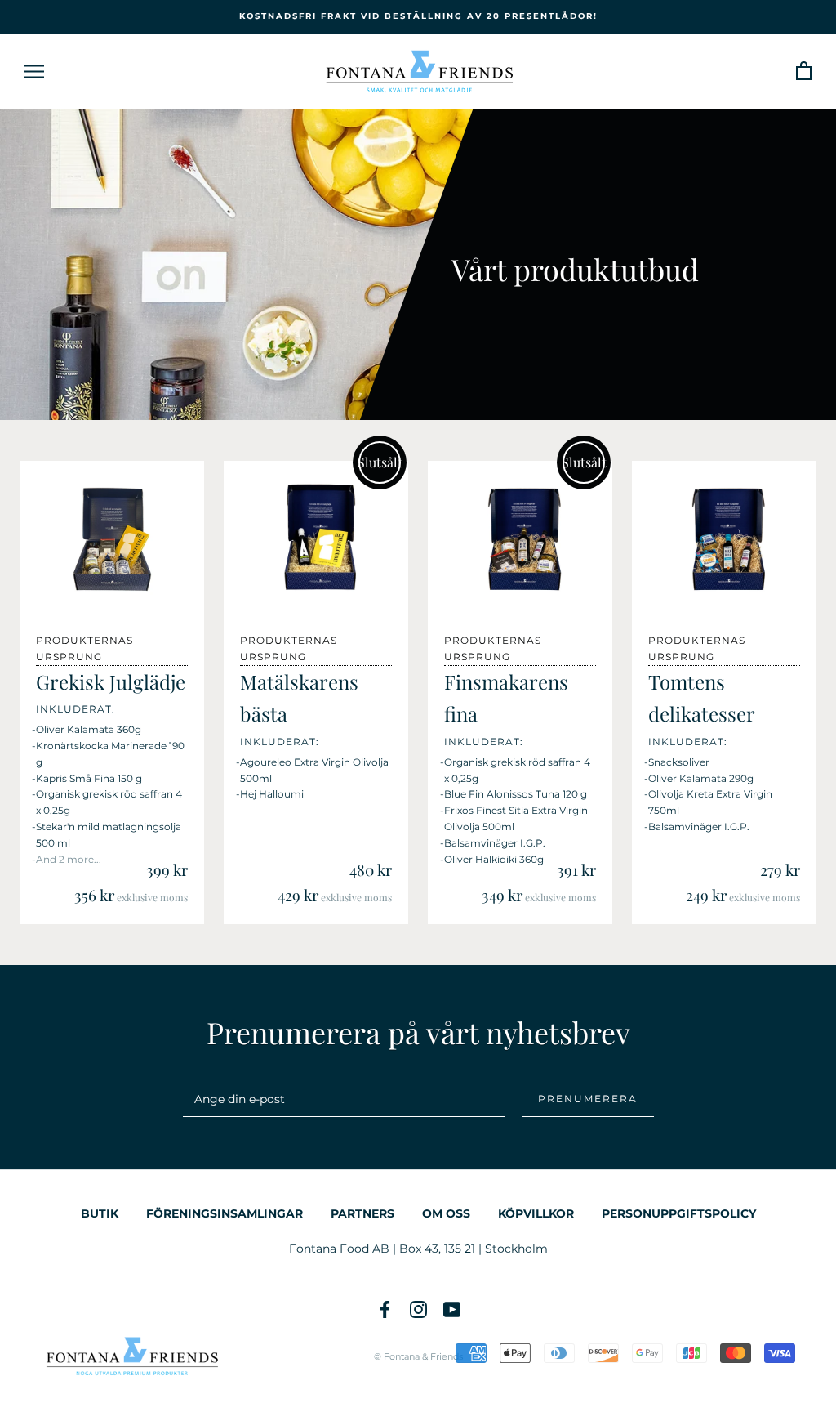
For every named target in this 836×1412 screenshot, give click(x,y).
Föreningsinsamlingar (224, 1213)
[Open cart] (804, 71)
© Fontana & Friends (418, 1356)
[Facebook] (385, 1309)
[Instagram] (418, 1309)
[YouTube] (451, 1309)
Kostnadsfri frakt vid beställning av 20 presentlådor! (418, 16)
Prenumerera (588, 1099)
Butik (99, 1213)
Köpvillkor (536, 1213)
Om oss (446, 1213)
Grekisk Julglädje (110, 681)
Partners (362, 1213)
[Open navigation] (34, 71)
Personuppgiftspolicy (679, 1213)
